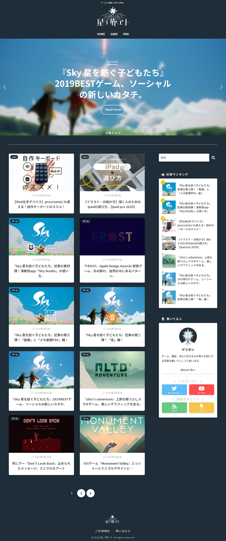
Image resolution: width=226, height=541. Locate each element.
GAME (114, 34)
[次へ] (91, 493)
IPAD (126, 34)
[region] (113, 87)
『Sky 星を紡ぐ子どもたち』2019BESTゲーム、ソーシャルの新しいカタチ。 (113, 83)
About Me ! (188, 370)
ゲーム (15, 221)
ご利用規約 (102, 531)
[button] (113, 87)
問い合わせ (123, 531)
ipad (14, 157)
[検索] (213, 158)
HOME (101, 34)
